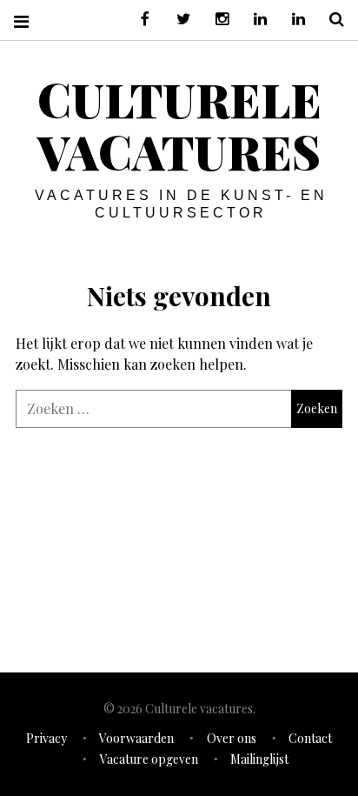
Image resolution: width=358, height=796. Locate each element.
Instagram (215, 19)
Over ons (231, 738)
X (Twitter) (177, 19)
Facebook (139, 19)
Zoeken (330, 19)
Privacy (46, 738)
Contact (310, 738)
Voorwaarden (136, 738)
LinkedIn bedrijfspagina (292, 19)
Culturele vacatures (179, 125)
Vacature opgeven (149, 759)
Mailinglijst (259, 759)
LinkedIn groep (253, 19)
